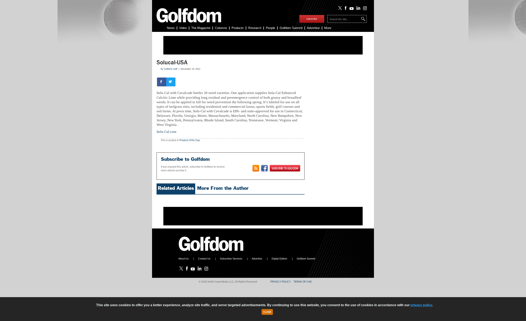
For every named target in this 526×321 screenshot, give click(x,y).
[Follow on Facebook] (345, 9)
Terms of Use (302, 281)
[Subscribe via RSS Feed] (256, 168)
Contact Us (204, 258)
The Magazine (200, 28)
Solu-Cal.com (166, 132)
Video (183, 28)
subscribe (311, 18)
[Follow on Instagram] (364, 9)
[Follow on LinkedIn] (357, 9)
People (270, 28)
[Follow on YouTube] (350, 9)
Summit (291, 28)
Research (254, 28)
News (171, 28)
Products (238, 28)
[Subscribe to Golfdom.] (285, 168)
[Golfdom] (211, 252)
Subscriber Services (231, 258)
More (327, 28)
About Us (183, 258)
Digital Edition (279, 258)
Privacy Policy (280, 281)
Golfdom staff (170, 69)
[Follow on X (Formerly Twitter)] (339, 9)
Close (267, 312)
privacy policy (421, 305)
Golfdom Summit (306, 258)
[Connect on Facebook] (264, 168)
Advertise (313, 28)
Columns (221, 28)
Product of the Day (189, 140)
